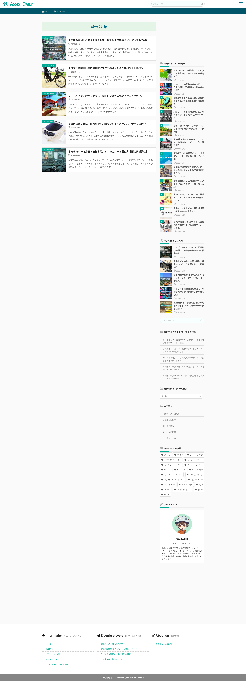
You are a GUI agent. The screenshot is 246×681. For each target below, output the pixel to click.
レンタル (181, 469)
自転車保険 (186, 484)
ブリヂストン (172, 464)
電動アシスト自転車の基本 (112, 644)
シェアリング (196, 454)
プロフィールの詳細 (164, 644)
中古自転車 (197, 469)
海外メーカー (174, 479)
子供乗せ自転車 (48, 65)
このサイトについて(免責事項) (58, 664)
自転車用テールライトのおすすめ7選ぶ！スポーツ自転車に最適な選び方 (183, 350)
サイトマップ (51, 659)
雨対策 (166, 494)
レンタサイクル (169, 438)
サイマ (180, 454)
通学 (167, 489)
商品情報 (196, 474)
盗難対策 (196, 479)
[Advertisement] (182, 38)
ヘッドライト (195, 464)
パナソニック (172, 459)
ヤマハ (167, 469)
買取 (200, 484)
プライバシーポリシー (55, 654)
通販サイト (184, 489)
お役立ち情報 (48, 38)
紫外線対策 (169, 484)
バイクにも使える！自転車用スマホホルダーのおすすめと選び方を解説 (183, 359)
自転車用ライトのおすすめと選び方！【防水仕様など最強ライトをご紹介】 (183, 341)
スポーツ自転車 (48, 93)
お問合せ (49, 649)
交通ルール (173, 474)
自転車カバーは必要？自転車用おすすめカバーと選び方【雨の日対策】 (183, 368)
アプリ (167, 454)
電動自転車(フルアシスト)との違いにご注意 (119, 649)
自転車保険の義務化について (113, 659)
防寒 (200, 489)
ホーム (49, 644)
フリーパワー (195, 459)
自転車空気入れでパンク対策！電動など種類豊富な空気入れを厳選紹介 (183, 377)
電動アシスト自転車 (171, 413)
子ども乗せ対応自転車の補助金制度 (116, 654)
